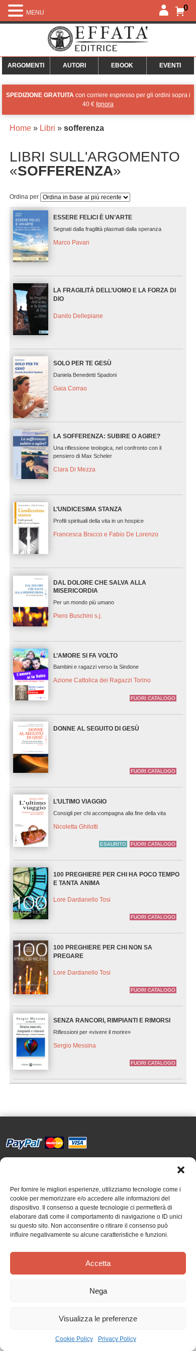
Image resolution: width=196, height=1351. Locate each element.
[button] (181, 1170)
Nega (98, 1291)
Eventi (170, 65)
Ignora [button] (105, 104)
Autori (74, 65)
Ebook (122, 65)
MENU (35, 12)
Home (20, 128)
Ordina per (25, 196)
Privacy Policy (117, 1338)
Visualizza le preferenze (98, 1318)
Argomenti (26, 65)
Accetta (98, 1263)
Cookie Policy (74, 1338)
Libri (47, 128)
